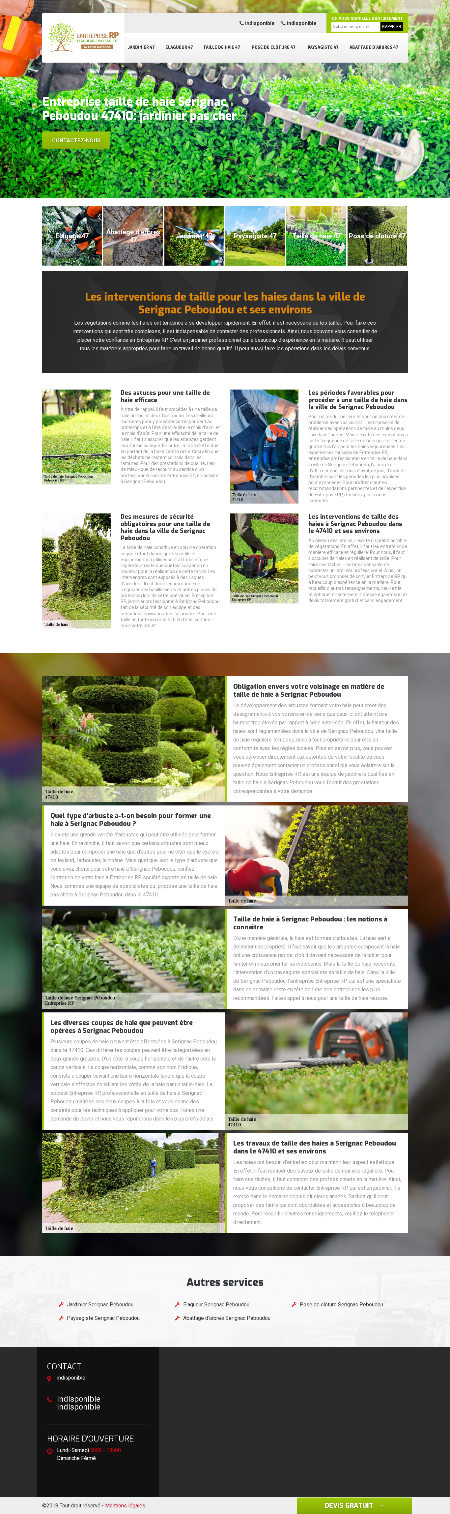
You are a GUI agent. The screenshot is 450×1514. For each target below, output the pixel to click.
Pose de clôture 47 (273, 47)
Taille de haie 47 (221, 47)
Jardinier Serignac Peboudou (100, 1304)
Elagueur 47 (179, 47)
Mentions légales (125, 1505)
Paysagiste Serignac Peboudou (103, 1318)
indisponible (259, 23)
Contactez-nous (76, 140)
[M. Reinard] (83, 37)
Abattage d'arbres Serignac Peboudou (226, 1318)
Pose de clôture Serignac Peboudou (341, 1304)
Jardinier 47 (141, 47)
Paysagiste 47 (323, 47)
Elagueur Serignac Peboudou (216, 1304)
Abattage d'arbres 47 (374, 47)
